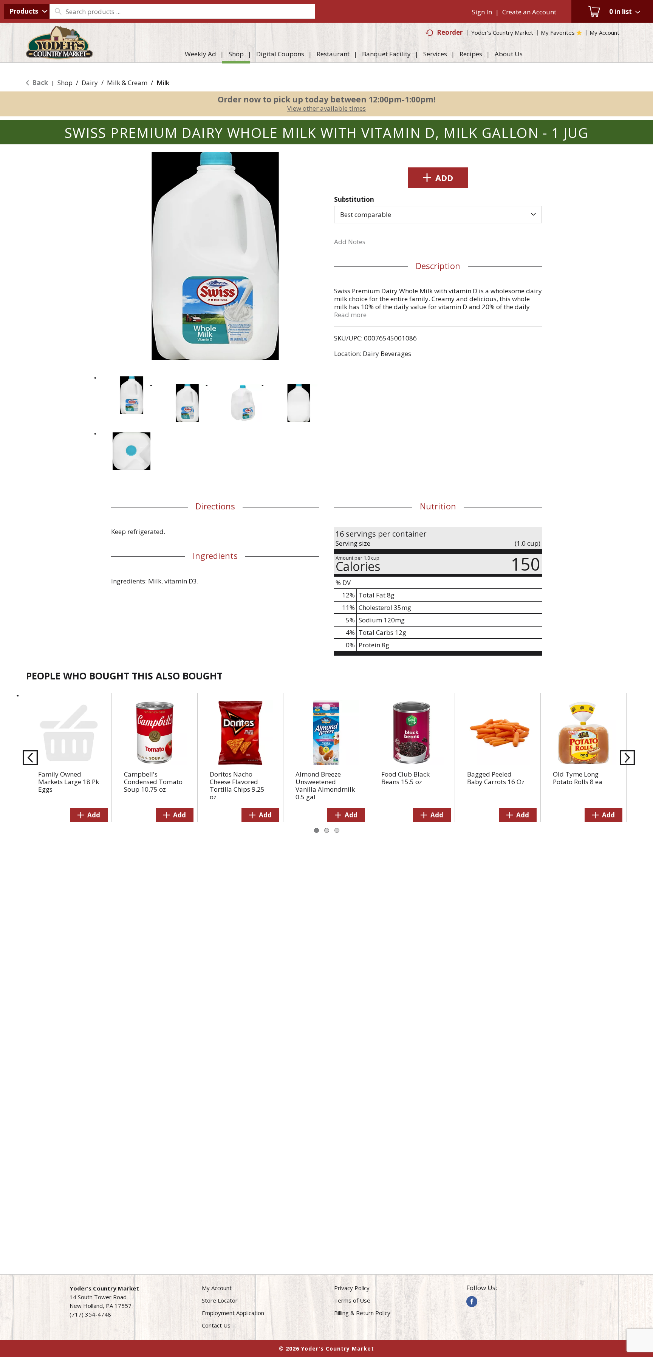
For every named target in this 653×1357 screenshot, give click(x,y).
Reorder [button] (450, 32)
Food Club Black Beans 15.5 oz (405, 778)
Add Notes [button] (349, 241)
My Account (217, 1288)
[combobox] (27, 11)
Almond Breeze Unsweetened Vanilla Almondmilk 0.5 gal (325, 785)
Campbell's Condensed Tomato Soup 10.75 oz (153, 782)
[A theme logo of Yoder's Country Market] (59, 56)
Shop (65, 82)
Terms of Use (352, 1300)
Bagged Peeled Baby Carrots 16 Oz (496, 778)
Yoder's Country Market (502, 32)
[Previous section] (28, 757)
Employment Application (233, 1313)
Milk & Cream (127, 82)
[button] (131, 395)
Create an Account (529, 12)
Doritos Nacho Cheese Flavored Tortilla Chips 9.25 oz (237, 785)
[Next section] (625, 757)
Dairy (90, 82)
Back (39, 82)
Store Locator (220, 1300)
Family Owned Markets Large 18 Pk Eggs (68, 782)
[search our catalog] (58, 11)
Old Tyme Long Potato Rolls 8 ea (577, 778)
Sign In (482, 12)
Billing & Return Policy (362, 1313)
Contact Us (216, 1325)
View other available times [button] (326, 108)
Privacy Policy (352, 1288)
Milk (162, 82)
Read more (350, 315)
